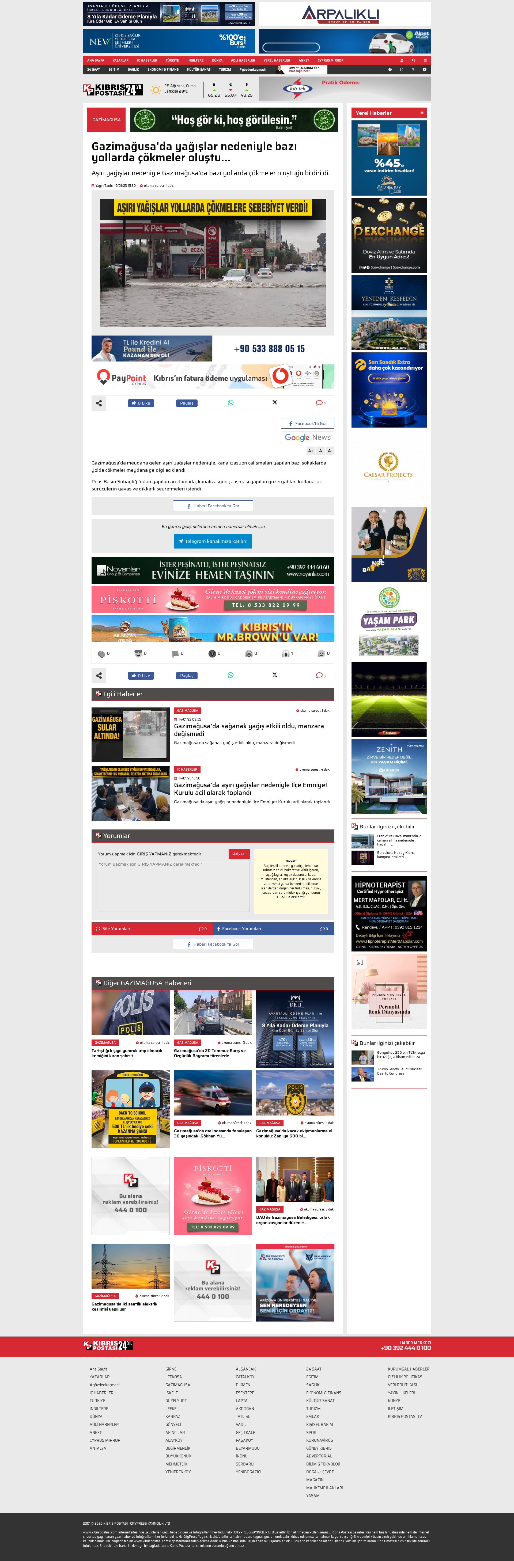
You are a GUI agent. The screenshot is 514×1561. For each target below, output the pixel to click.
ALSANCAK (246, 1369)
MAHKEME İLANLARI (324, 1488)
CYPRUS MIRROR (330, 60)
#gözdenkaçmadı (253, 69)
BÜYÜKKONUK (178, 1456)
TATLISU (243, 1416)
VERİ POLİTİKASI (402, 1385)
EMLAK (312, 1416)
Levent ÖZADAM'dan (304, 69)
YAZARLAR (120, 60)
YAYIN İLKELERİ (401, 1393)
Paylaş (187, 403)
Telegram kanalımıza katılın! (216, 541)
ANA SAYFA (95, 60)
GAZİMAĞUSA (106, 119)
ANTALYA (98, 1448)
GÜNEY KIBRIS (319, 1448)
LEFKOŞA (173, 1377)
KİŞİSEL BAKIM (319, 1424)
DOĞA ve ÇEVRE (320, 1472)
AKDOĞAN (245, 1409)
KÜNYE (394, 1401)
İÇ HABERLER (147, 60)
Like (144, 403)
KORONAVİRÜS (319, 1440)
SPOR (311, 1433)
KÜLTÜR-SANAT (198, 69)
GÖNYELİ (173, 1424)
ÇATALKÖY (245, 1377)
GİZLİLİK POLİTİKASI (406, 1377)
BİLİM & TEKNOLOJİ (323, 1464)
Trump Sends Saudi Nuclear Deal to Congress (399, 1071)
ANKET (304, 60)
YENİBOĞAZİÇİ (248, 1472)
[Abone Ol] (307, 437)
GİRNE (170, 1369)
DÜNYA (217, 60)
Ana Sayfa (99, 1369)
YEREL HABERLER (277, 60)
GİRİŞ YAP (239, 853)
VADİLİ (242, 1424)
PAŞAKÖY (244, 1440)
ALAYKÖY (174, 1440)
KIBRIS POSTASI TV (405, 1416)
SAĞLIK (133, 69)
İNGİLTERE (195, 60)
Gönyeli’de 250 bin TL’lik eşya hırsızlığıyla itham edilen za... (401, 1055)
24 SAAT (93, 69)
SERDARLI (245, 1464)
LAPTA (242, 1401)
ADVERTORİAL (319, 1456)
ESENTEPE (245, 1393)
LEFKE (170, 1409)
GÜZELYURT (176, 1401)
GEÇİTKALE (245, 1433)
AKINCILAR (175, 1433)
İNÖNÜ (242, 1456)
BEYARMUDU (248, 1448)
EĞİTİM (113, 69)
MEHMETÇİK (176, 1464)
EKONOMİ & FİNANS (163, 69)
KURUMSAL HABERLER (409, 1369)
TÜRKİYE (172, 60)
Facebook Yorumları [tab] (241, 929)
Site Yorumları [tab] (116, 929)
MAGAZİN (315, 1480)
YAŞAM (313, 1496)
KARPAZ (172, 1416)
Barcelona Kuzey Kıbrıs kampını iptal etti (395, 855)
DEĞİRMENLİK (177, 1448)
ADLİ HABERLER (243, 60)
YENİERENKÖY (178, 1472)
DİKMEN (243, 1385)
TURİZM (225, 69)
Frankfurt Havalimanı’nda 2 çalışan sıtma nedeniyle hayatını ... (399, 840)
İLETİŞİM (395, 1409)
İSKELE (171, 1393)
